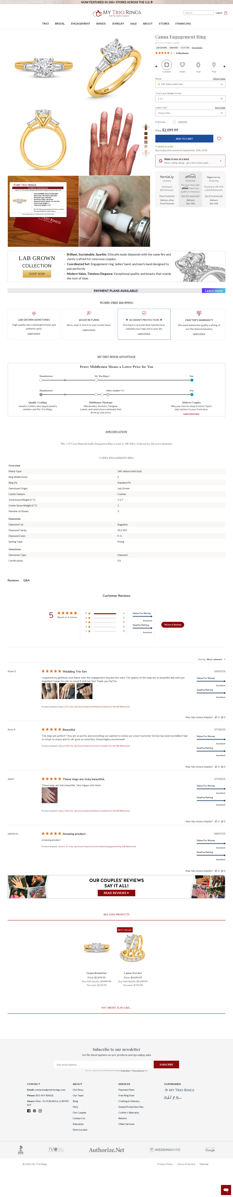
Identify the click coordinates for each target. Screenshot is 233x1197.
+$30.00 (182, 121)
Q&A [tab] (26, 580)
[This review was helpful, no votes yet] (216, 717)
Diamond (174, 48)
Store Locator (80, 1129)
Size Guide (220, 107)
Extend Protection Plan (130, 1106)
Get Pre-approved (190, 195)
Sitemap (204, 1163)
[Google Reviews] (210, 1149)
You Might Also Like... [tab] (116, 1007)
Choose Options (96, 963)
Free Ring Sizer (126, 1095)
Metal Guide (219, 78)
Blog (75, 1101)
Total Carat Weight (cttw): (168, 93)
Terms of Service (138, 1070)
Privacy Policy (125, 1070)
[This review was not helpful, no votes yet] (222, 717)
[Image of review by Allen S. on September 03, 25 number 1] (50, 691)
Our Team (78, 1095)
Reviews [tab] (13, 580)
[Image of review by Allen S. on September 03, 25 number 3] (84, 691)
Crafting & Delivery (128, 1101)
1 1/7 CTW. (185, 48)
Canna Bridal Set (96, 972)
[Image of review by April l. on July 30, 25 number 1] (50, 795)
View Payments (167, 195)
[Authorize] (107, 1149)
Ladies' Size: (190, 107)
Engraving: (160, 121)
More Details (197, 48)
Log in (219, 12)
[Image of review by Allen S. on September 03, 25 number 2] (67, 691)
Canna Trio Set (133, 972)
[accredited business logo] (20, 1149)
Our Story (78, 1089)
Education (78, 1123)
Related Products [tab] (116, 914)
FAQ (75, 1106)
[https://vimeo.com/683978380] (114, 211)
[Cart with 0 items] (226, 13)
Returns (122, 1118)
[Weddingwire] (165, 1149)
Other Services (126, 1123)
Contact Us (79, 1118)
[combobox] (190, 84)
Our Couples (79, 1112)
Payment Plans (126, 1089)
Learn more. (34, 333)
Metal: (190, 78)
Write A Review (172, 624)
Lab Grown (161, 48)
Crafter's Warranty (128, 1112)
